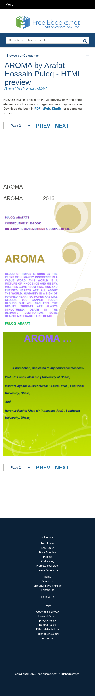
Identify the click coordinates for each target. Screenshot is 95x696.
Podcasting (47, 561)
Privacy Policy (47, 620)
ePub (46, 108)
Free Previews (25, 88)
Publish (47, 556)
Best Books (47, 548)
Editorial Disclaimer (47, 634)
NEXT (62, 126)
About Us (47, 581)
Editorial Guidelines (47, 629)
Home (10, 88)
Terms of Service (47, 616)
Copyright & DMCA (47, 611)
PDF (37, 108)
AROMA (42, 88)
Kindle (57, 108)
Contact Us (47, 590)
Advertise (47, 638)
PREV (43, 126)
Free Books (47, 543)
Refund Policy (47, 625)
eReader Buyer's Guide (48, 585)
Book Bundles (47, 552)
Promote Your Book (47, 565)
